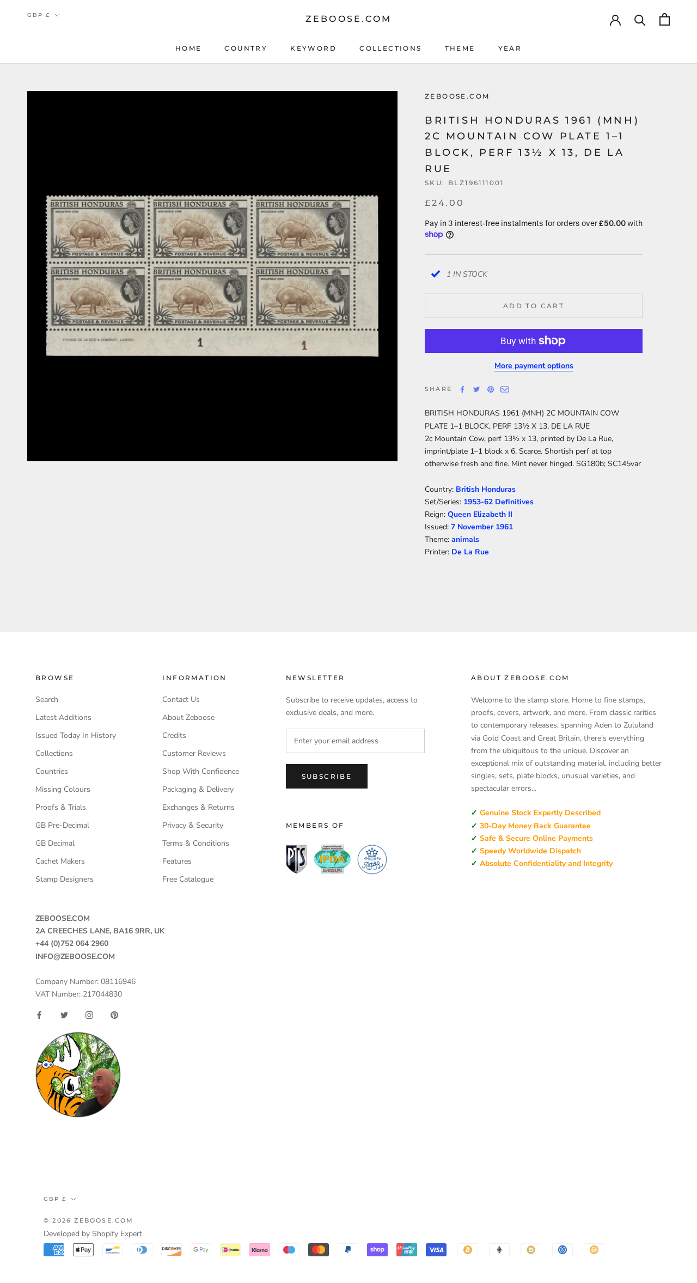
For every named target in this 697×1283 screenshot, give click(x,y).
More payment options (533, 366)
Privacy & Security (192, 825)
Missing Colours (62, 789)
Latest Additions (63, 717)
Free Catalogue (187, 879)
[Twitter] (476, 389)
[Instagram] (89, 1015)
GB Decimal (55, 843)
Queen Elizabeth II (480, 514)
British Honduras (486, 489)
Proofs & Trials (60, 807)
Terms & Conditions (195, 843)
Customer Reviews (194, 753)
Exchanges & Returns (198, 807)
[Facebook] (462, 389)
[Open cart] (664, 19)
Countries (51, 771)
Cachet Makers (60, 861)
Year (510, 48)
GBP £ (38, 15)
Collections (390, 48)
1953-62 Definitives (498, 502)
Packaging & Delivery (198, 789)
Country (245, 48)
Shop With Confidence (200, 771)
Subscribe (327, 776)
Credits (174, 735)
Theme (460, 48)
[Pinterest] (490, 389)
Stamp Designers (64, 879)
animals (465, 539)
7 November (473, 527)
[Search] (640, 19)
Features (177, 861)
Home (188, 48)
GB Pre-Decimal (62, 825)
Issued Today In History (75, 735)
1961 (504, 527)
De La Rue (470, 552)
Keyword (313, 48)
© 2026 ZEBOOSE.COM (89, 1220)
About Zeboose (188, 717)
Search (46, 699)
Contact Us (181, 699)
